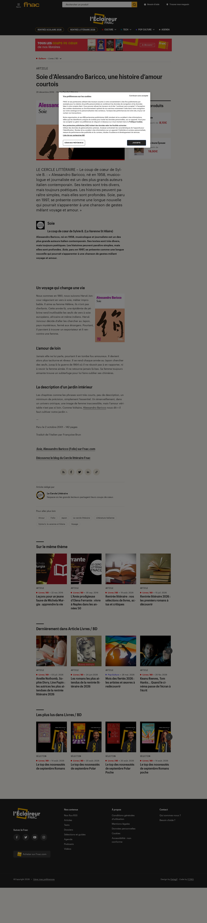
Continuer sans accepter (138, 96)
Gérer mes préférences (74, 142)
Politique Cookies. (136, 122)
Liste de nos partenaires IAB (74, 135)
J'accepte (137, 142)
